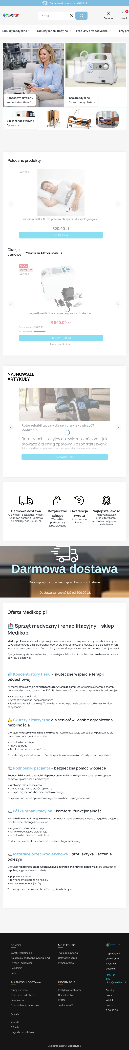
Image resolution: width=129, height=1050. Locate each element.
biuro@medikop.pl (116, 982)
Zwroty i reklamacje (21, 952)
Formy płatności (19, 990)
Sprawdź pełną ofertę (81, 102)
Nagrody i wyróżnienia (22, 1032)
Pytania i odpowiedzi (22, 962)
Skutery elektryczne (31, 719)
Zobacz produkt (61, 337)
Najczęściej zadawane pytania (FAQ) (31, 957)
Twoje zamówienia (68, 952)
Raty (13, 972)
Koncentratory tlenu (18, 102)
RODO (61, 1000)
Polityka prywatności (69, 990)
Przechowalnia (66, 962)
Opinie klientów (66, 995)
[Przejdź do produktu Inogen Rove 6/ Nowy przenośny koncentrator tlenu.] (61, 286)
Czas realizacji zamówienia (25, 1005)
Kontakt (15, 1022)
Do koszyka (61, 235)
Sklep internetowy (63, 1045)
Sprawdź (12, 125)
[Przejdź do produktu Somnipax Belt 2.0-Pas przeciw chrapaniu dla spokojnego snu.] (61, 192)
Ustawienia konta (67, 957)
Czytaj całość (64, 457)
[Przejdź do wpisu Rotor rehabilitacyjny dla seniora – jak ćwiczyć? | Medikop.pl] (64, 404)
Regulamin (16, 967)
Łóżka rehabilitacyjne (32, 811)
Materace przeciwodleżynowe (40, 854)
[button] (81, 16)
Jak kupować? (65, 1005)
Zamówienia (17, 1000)
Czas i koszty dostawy (23, 995)
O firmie (15, 1027)
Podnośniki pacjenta (31, 768)
